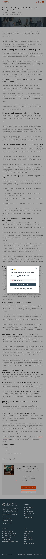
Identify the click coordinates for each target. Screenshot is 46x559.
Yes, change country (23, 284)
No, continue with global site (23, 289)
